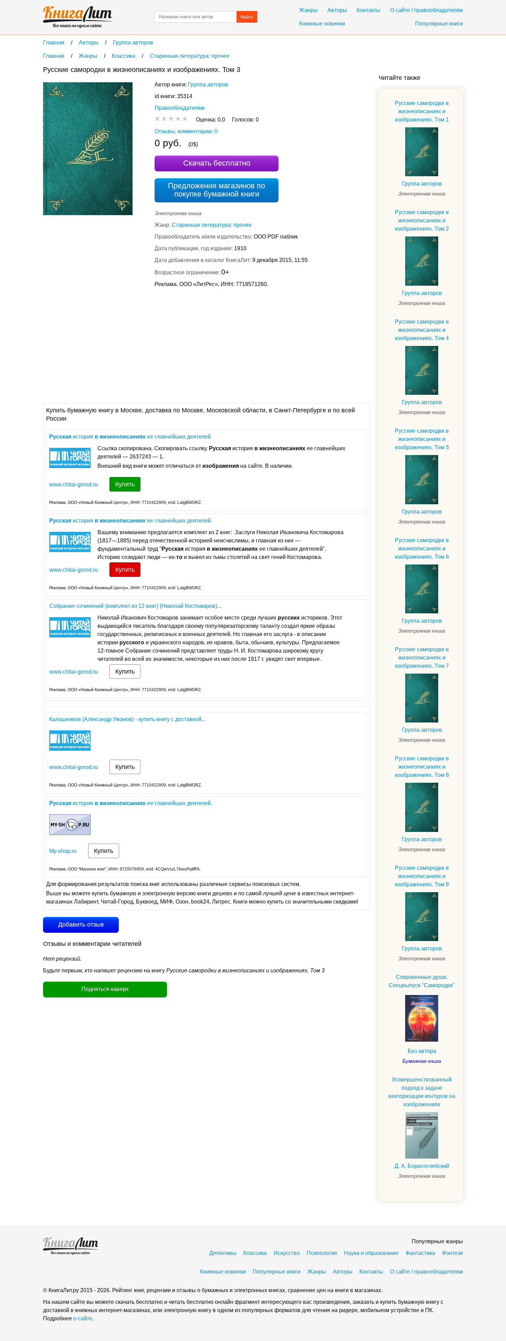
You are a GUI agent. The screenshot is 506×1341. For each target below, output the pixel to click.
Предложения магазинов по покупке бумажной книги (216, 189)
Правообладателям (179, 108)
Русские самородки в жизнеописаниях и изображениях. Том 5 (422, 439)
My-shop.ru (62, 851)
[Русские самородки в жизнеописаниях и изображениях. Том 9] (421, 916)
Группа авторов (208, 84)
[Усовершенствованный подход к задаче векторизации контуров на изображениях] (421, 1135)
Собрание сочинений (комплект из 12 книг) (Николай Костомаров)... (135, 606)
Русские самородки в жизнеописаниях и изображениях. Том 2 (422, 220)
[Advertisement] (168, 344)
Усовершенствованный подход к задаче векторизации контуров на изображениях (421, 1092)
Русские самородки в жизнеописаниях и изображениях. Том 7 (422, 657)
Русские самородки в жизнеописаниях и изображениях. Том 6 (422, 548)
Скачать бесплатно (216, 163)
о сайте (82, 1318)
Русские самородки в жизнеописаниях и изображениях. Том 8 (422, 767)
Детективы (222, 1253)
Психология (322, 1253)
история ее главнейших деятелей (130, 437)
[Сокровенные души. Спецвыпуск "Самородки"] (421, 1018)
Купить (125, 484)
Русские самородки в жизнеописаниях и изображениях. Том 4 (422, 330)
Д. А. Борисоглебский (421, 1166)
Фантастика (420, 1253)
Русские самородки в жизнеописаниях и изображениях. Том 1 (422, 111)
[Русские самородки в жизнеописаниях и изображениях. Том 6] (421, 588)
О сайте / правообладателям (426, 10)
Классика (255, 1253)
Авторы (337, 10)
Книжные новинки (322, 24)
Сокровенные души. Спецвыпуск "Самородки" (422, 981)
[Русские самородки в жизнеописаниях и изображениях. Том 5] (421, 479)
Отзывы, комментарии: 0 (186, 131)
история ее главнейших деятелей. (130, 521)
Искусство (287, 1253)
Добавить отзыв (81, 924)
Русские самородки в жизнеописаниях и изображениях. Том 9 (422, 876)
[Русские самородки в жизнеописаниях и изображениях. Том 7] (421, 698)
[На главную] (77, 17)
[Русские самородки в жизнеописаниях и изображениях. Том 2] (421, 260)
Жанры (308, 10)
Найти (247, 17)
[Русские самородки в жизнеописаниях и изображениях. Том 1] (421, 151)
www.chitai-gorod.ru (73, 484)
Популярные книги (439, 24)
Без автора (422, 1051)
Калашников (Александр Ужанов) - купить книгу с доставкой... (127, 719)
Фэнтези (452, 1253)
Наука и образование (371, 1253)
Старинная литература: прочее (212, 225)
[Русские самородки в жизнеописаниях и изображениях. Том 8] (421, 807)
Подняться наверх (105, 989)
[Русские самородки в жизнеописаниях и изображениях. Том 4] (421, 370)
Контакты (368, 10)
